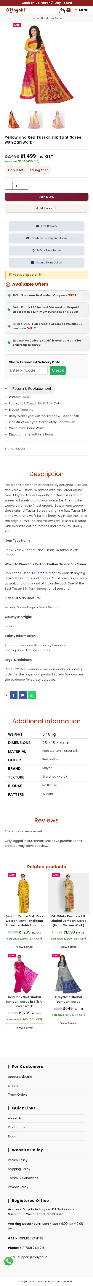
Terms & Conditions (23, 1178)
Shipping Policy (19, 1169)
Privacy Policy (18, 1187)
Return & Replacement (31, 388)
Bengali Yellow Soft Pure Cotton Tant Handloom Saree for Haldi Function (24, 920)
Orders (13, 1086)
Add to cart (46, 208)
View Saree (24, 947)
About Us (14, 1118)
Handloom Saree (51, 18)
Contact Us (16, 1127)
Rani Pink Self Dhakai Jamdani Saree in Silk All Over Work (24, 1001)
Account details (20, 1077)
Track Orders (17, 1094)
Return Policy (17, 1160)
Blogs (12, 1136)
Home (35, 18)
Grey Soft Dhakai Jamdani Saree (68, 999)
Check (58, 370)
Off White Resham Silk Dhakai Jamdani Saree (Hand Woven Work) (69, 920)
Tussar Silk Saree (32, 573)
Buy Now (47, 197)
